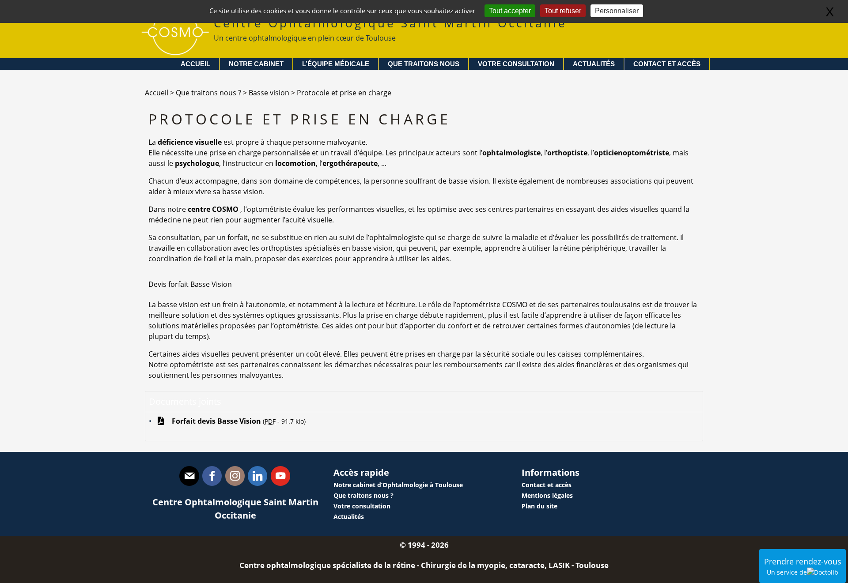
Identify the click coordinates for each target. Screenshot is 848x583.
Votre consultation (516, 64)
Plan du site (539, 506)
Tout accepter (510, 11)
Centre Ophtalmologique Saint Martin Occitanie (390, 29)
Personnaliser (617, 11)
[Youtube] (280, 476)
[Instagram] (235, 476)
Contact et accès (666, 64)
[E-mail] (189, 476)
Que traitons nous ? (363, 495)
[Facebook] (212, 476)
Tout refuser (563, 11)
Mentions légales (547, 495)
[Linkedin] (257, 476)
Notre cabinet (256, 64)
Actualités (594, 64)
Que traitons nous (423, 64)
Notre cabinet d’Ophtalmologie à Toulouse (398, 485)
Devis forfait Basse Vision (190, 284)
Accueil (195, 64)
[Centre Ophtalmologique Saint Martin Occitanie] (175, 53)
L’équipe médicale (335, 64)
